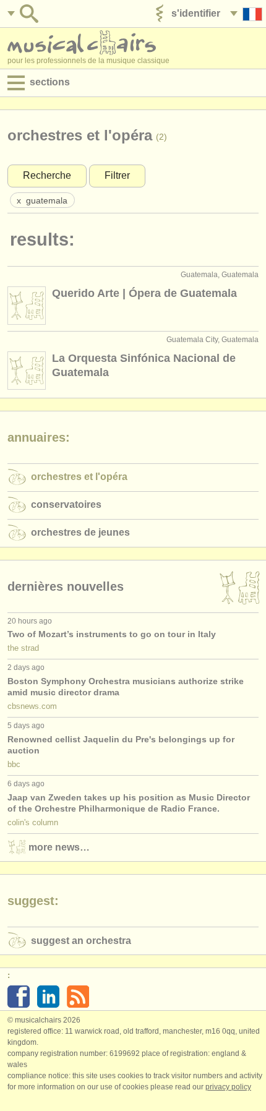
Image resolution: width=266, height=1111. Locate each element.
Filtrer (117, 175)
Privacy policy (228, 1087)
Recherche (47, 175)
